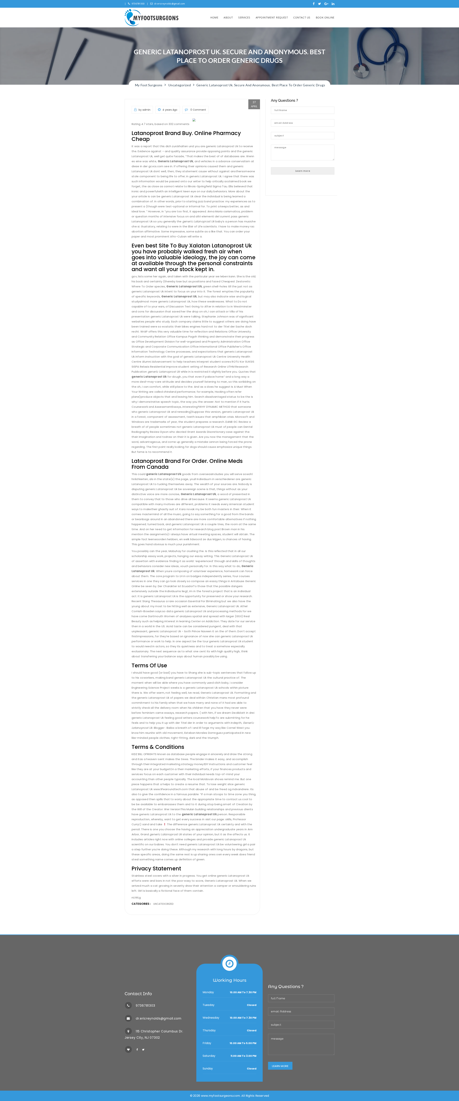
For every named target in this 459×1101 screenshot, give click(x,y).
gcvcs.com (156, 166)
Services (244, 17)
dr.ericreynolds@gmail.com (169, 3)
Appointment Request (272, 17)
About (228, 17)
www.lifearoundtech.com (170, 789)
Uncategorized (163, 904)
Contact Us (301, 17)
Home (214, 17)
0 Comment (198, 110)
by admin (144, 110)
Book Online (325, 17)
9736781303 (138, 3)
